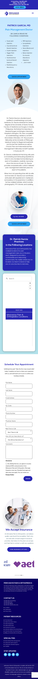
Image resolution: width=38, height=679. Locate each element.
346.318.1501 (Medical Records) (11, 604)
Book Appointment (19, 76)
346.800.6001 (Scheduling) (10, 600)
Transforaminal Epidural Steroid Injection (12, 60)
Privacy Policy (10, 474)
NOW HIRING (19, 7)
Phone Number (10, 413)
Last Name (9, 390)
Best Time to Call (11, 428)
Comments (9, 444)
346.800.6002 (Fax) (8, 602)
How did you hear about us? (15, 436)
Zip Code (8, 405)
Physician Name (11, 421)
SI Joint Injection (12, 50)
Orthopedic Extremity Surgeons (12, 644)
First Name (9, 382)
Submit (28, 478)
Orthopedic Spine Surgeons (11, 642)
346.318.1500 (21, 3)
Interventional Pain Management (12, 640)
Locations (7, 607)
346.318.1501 (25, 4)
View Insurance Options (18, 549)
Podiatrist (7, 646)
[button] (15, 575)
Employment (8, 609)
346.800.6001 (23, 1)
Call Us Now (19, 216)
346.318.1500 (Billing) (8, 603)
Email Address (10, 398)
